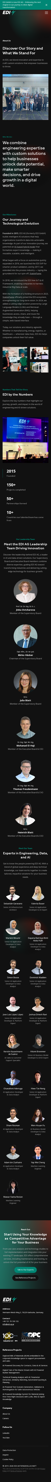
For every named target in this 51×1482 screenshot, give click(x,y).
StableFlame (35, 273)
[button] (45, 13)
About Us (6, 1414)
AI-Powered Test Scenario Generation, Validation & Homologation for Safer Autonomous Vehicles (23, 1388)
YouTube (6, 1437)
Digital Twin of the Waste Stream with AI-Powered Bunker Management (23, 1371)
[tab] (26, 473)
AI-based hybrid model (24, 246)
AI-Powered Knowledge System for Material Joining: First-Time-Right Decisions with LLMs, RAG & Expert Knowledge (24, 1397)
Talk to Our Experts (25, 1270)
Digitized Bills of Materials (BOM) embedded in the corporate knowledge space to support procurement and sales (24, 1358)
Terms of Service (16, 1471)
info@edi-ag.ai (8, 1324)
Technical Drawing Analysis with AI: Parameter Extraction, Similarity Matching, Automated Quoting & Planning (24, 1380)
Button (9, 194)
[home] (9, 13)
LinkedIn (6, 1433)
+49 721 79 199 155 (11, 1321)
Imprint (6, 1455)
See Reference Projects (25, 1278)
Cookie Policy (8, 1459)
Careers (6, 1418)
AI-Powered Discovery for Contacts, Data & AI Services (25, 1365)
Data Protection (9, 1450)
